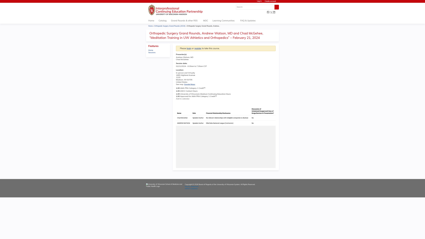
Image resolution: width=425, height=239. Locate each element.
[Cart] (278, 2)
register (197, 49)
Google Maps (189, 84)
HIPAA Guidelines (191, 189)
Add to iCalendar (188, 102)
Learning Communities (223, 21)
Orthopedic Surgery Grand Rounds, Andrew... (203, 26)
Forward (277, 12)
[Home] (182, 10)
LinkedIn (274, 12)
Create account (270, 1)
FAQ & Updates (248, 21)
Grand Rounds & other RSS (184, 21)
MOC (205, 21)
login (189, 49)
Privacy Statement (191, 187)
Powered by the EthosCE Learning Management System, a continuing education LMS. (271, 193)
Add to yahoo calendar (183, 103)
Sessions (152, 53)
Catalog (163, 21)
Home (151, 21)
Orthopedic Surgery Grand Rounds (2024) (169, 26)
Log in (259, 1)
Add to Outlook (193, 103)
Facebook (268, 12)
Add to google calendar (178, 103)
